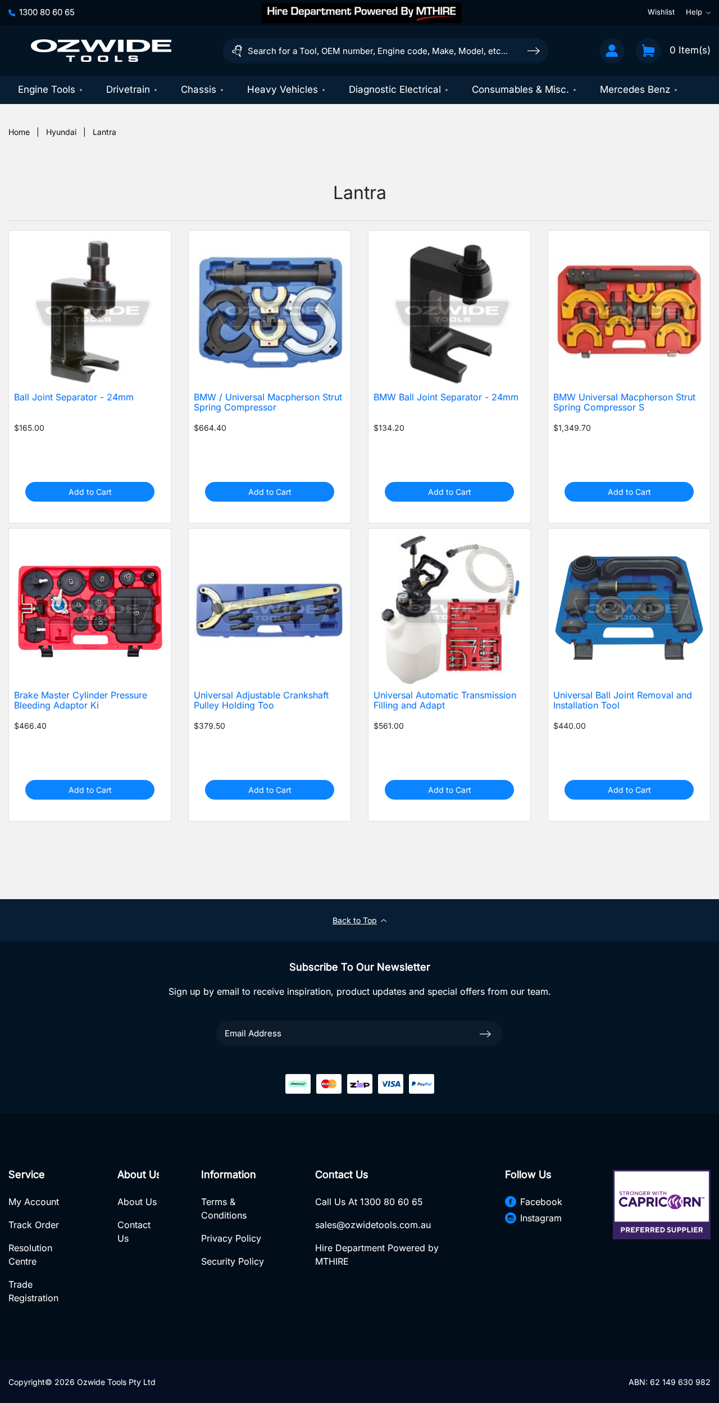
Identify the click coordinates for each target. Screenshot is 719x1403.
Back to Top (355, 920)
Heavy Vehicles (282, 89)
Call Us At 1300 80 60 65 (369, 1201)
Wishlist (661, 12)
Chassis (198, 89)
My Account (33, 1201)
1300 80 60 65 (47, 12)
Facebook (541, 1201)
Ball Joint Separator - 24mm (74, 397)
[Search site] (533, 50)
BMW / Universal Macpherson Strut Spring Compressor (268, 402)
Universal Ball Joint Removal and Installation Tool (622, 700)
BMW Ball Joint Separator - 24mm (446, 397)
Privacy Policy (231, 1238)
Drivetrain (128, 89)
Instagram (541, 1218)
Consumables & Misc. (520, 89)
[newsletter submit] (485, 1033)
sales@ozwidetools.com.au (373, 1224)
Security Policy (232, 1261)
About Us (137, 1201)
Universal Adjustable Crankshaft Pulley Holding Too (261, 700)
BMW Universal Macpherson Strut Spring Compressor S (624, 402)
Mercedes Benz (635, 89)
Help (694, 12)
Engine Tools (46, 89)
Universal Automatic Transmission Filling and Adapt (445, 700)
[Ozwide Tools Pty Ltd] (101, 50)
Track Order (33, 1224)
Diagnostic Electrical (395, 89)
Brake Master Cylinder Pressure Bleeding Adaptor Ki (80, 700)
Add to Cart (90, 492)
